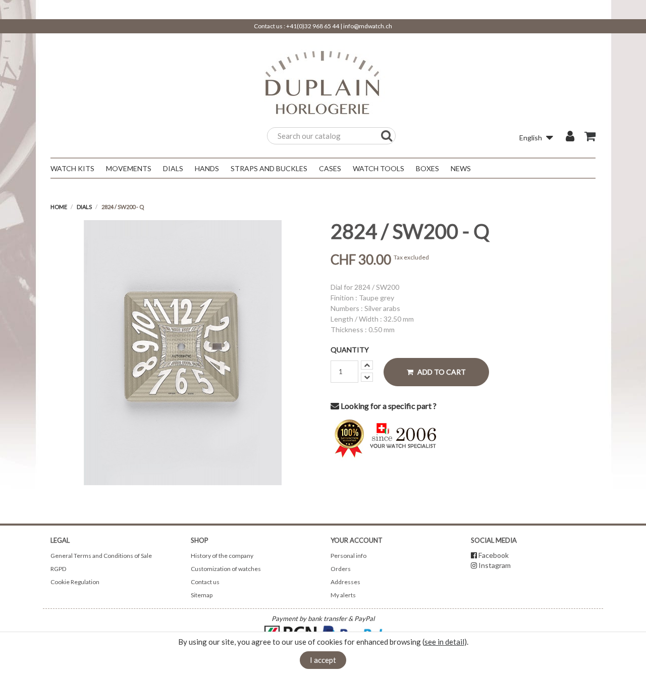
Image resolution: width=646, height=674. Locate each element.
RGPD (58, 569)
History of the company (222, 555)
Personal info (348, 555)
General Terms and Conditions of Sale (101, 555)
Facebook (493, 555)
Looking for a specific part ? (388, 405)
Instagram (494, 565)
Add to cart (441, 372)
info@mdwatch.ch (367, 26)
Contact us (205, 582)
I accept (323, 659)
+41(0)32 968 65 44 (312, 26)
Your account (357, 540)
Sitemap (201, 595)
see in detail (444, 641)
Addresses (345, 582)
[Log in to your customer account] (570, 137)
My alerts (343, 595)
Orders (341, 569)
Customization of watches (226, 569)
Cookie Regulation (74, 582)
